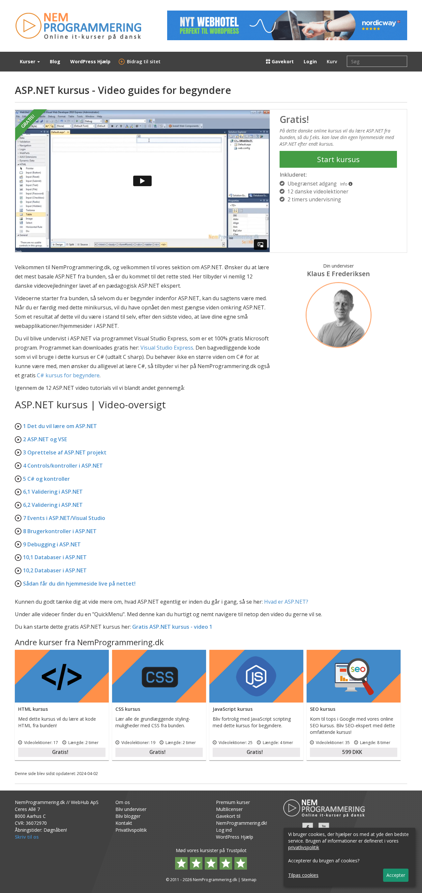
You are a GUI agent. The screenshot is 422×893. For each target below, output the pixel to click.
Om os (122, 802)
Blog (55, 61)
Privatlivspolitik (131, 830)
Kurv (332, 61)
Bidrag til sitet (140, 61)
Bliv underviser (130, 809)
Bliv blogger (127, 816)
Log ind (224, 830)
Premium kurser (233, 802)
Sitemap (248, 879)
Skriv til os (27, 837)
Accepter (395, 875)
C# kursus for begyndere (68, 375)
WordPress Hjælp (90, 61)
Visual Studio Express (166, 347)
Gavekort (282, 61)
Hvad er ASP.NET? (286, 601)
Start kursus (338, 159)
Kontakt (123, 823)
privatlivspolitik (303, 847)
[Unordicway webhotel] (287, 25)
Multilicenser (229, 809)
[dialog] (349, 857)
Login (310, 61)
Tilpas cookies (303, 875)
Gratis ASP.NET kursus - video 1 (172, 626)
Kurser (28, 61)
